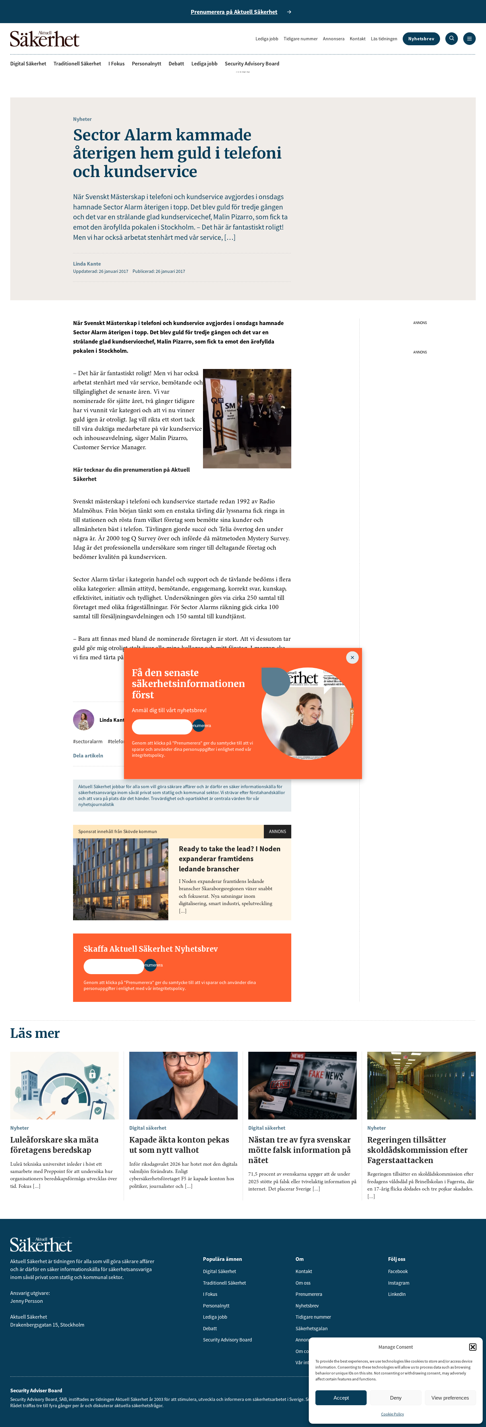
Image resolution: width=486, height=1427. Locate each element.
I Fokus (116, 63)
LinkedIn (397, 1294)
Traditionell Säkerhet (77, 63)
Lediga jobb (267, 39)
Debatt (176, 63)
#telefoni (118, 741)
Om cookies (307, 1351)
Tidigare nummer (301, 39)
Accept (341, 1398)
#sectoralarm (87, 741)
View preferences (450, 1398)
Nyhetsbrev (421, 39)
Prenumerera (309, 1294)
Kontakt (358, 39)
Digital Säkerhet (28, 63)
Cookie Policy (392, 1413)
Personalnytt (146, 63)
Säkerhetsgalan (312, 1328)
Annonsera (333, 39)
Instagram (398, 1283)
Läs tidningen (384, 39)
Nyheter (82, 119)
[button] (472, 1347)
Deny (396, 1398)
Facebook (398, 1271)
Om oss (303, 1283)
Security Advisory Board (252, 63)
